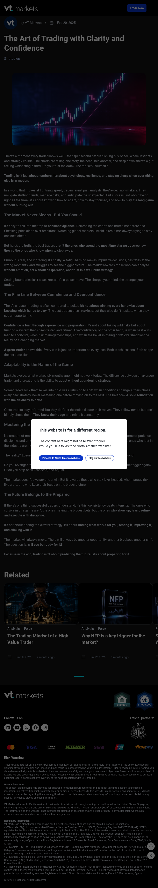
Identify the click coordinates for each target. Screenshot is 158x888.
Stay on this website (100, 458)
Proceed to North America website (61, 458)
